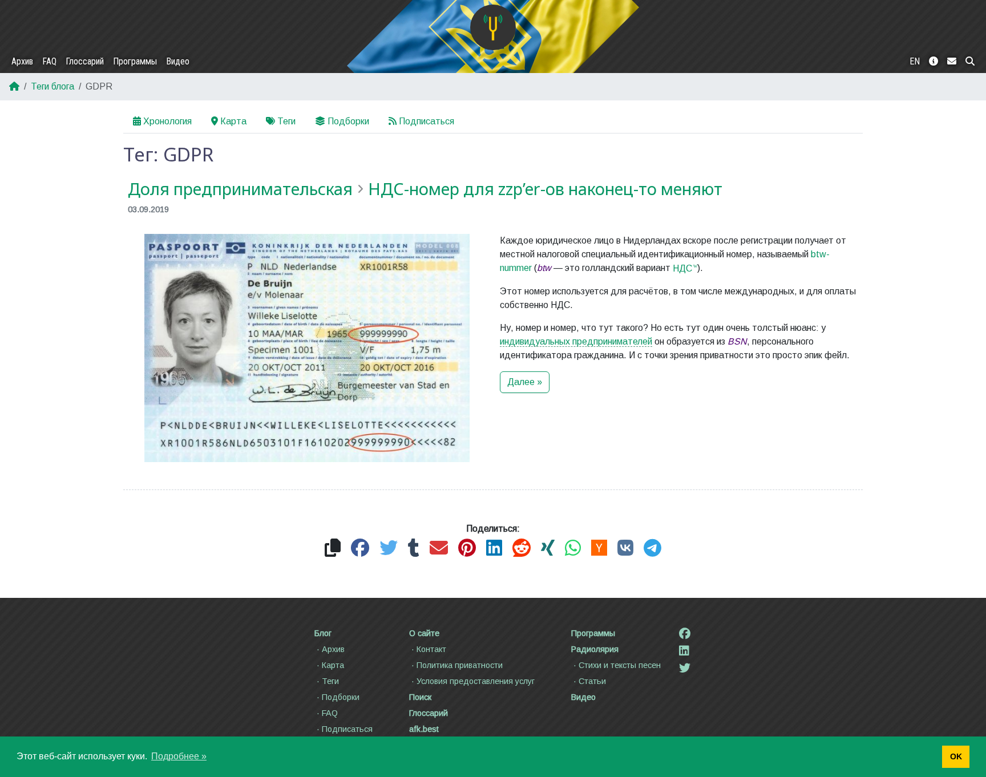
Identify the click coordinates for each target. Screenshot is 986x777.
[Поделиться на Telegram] (652, 548)
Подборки (348, 121)
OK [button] (956, 756)
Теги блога (52, 86)
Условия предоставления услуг (476, 681)
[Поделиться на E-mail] (439, 548)
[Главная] (493, 27)
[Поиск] (970, 61)
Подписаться (426, 121)
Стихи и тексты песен (620, 665)
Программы (135, 61)
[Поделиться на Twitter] (388, 548)
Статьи (592, 681)
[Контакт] (952, 61)
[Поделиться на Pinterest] (467, 548)
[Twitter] (684, 668)
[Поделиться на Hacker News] (599, 548)
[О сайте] (933, 61)
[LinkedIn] (684, 651)
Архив (22, 61)
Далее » (524, 382)
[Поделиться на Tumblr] (414, 548)
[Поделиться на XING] (548, 548)
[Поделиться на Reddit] (521, 548)
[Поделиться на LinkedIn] (494, 548)
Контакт (431, 649)
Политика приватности (460, 665)
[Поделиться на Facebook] (360, 548)
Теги (286, 121)
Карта (233, 121)
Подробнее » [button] (179, 756)
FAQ (49, 61)
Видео (177, 61)
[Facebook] (684, 634)
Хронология (167, 121)
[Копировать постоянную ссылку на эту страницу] (333, 548)
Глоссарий (85, 61)
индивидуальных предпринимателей (576, 341)
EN (915, 61)
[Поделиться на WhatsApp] (573, 548)
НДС (682, 268)
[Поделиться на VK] (625, 548)
